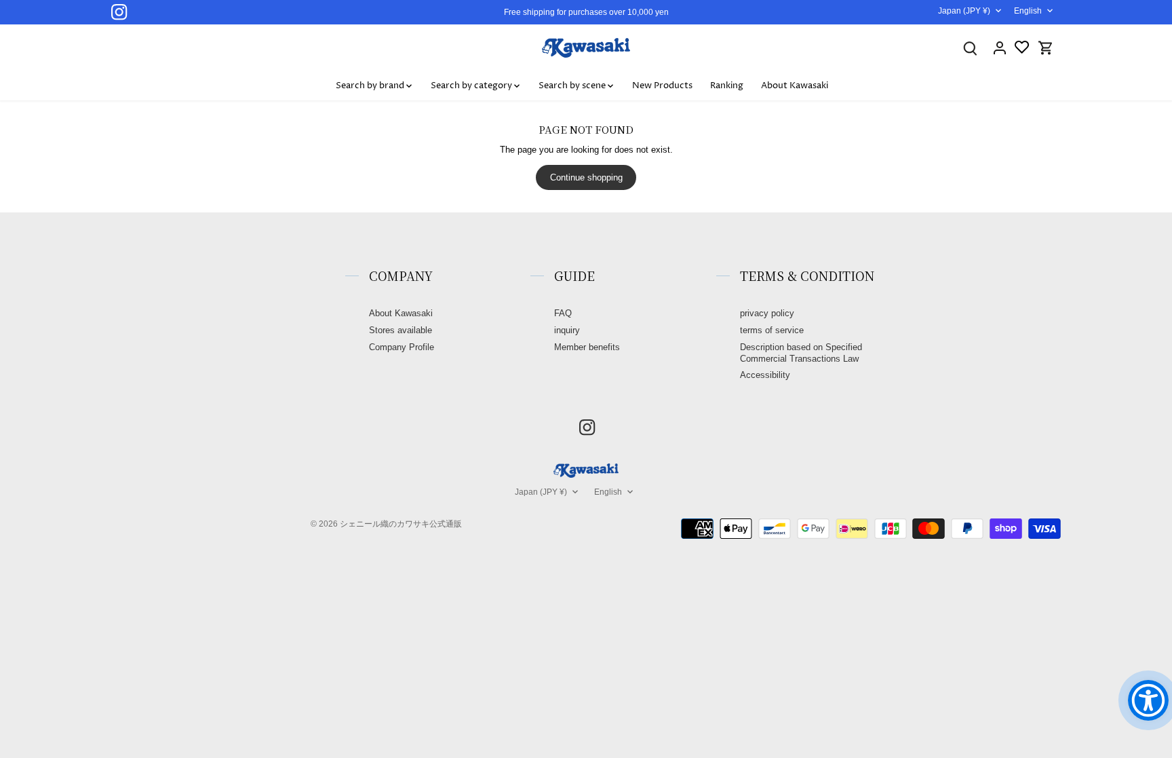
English (1028, 11)
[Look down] (970, 48)
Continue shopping (586, 177)
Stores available (400, 330)
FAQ (563, 313)
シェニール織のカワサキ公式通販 (401, 523)
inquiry (567, 330)
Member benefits (587, 347)
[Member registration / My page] (1000, 48)
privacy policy (767, 313)
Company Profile (401, 347)
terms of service (772, 330)
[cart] (1046, 48)
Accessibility (765, 375)
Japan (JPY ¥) (964, 11)
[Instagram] (119, 12)
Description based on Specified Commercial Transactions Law (801, 353)
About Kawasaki (401, 313)
